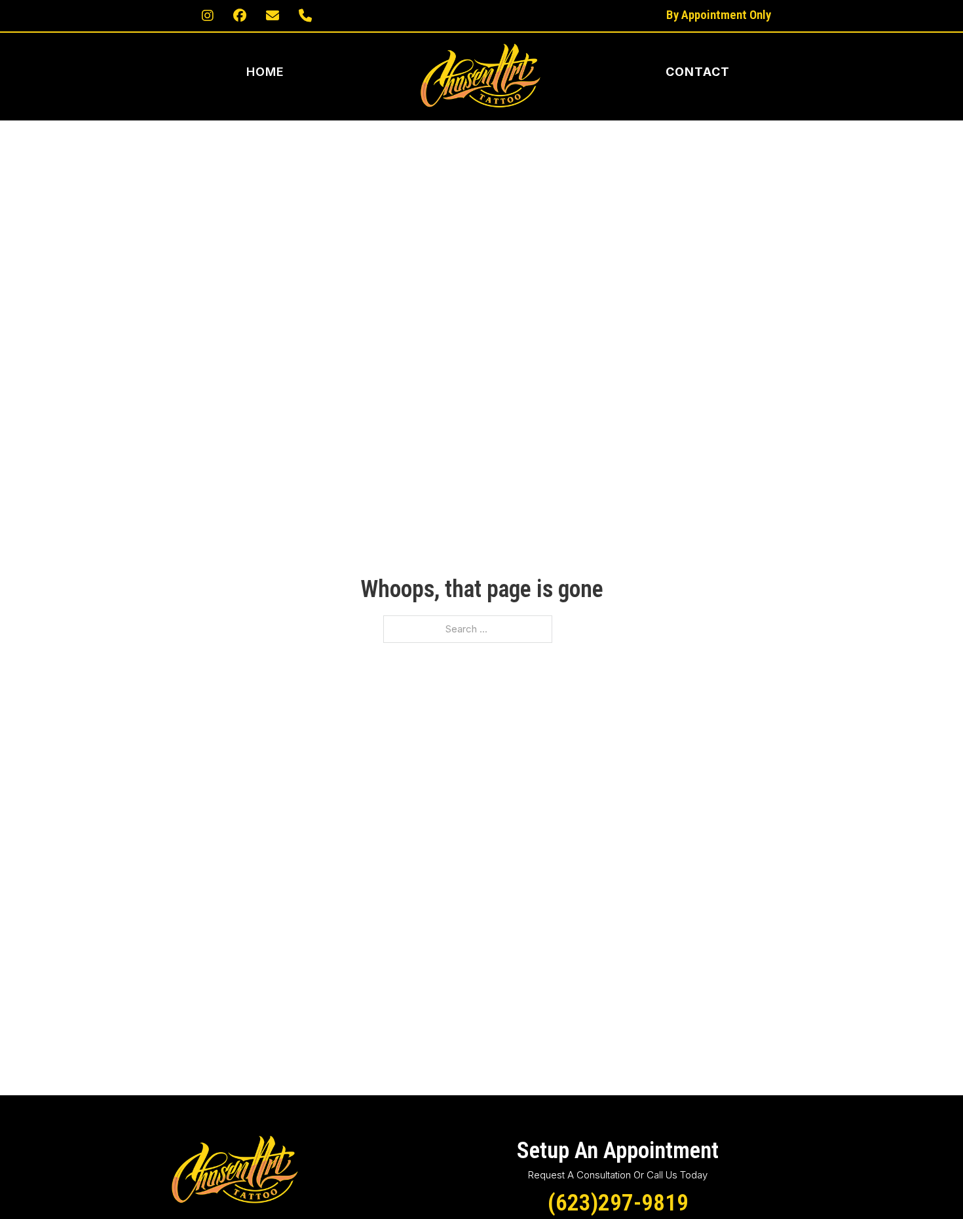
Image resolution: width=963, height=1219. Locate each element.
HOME (265, 72)
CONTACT (698, 72)
